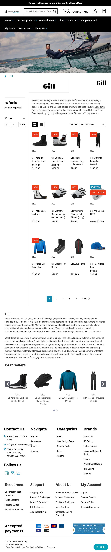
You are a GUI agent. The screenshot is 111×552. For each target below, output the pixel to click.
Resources (24, 28)
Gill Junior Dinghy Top (68, 398)
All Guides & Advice (14, 509)
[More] (13, 20)
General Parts (46, 20)
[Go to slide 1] (7, 384)
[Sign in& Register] (95, 11)
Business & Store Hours (67, 492)
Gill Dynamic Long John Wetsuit (96, 161)
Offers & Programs (39, 502)
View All (87, 473)
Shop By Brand (89, 20)
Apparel (72, 20)
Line (61, 20)
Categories (67, 429)
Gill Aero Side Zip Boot (18, 398)
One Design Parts (25, 20)
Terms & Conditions (90, 507)
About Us (40, 28)
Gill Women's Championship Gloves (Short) (58, 214)
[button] (15, 118)
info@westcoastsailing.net (19, 444)
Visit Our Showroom (65, 497)
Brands (90, 429)
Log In (84, 492)
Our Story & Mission (65, 502)
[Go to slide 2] (103, 384)
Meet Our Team (63, 507)
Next (84, 298)
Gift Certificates (37, 507)
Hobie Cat (88, 436)
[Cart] (104, 11)
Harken (87, 459)
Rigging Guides (12, 505)
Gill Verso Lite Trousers (93, 398)
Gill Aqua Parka (78, 264)
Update (22, 125)
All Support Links (38, 512)
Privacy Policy (87, 502)
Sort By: (73, 124)
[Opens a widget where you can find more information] (100, 547)
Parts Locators (12, 500)
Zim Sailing (89, 469)
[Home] (6, 76)
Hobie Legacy (90, 446)
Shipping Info (36, 492)
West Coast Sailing (93, 464)
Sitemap (34, 451)
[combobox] (41, 11)
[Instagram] (12, 473)
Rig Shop (10, 28)
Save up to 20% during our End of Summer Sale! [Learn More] (55, 3)
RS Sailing (88, 441)
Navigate (39, 429)
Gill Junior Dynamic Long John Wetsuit (77, 161)
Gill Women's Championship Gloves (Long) (77, 214)
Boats (8, 20)
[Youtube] (18, 473)
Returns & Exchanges (40, 497)
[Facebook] (7, 473)
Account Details (88, 497)
